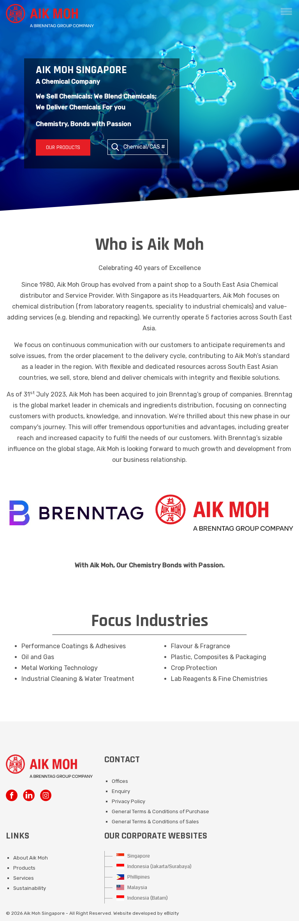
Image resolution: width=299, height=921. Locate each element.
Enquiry (121, 791)
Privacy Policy (128, 801)
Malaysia (136, 887)
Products (24, 868)
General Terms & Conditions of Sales (155, 822)
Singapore (138, 856)
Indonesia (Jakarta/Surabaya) (159, 866)
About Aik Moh (30, 858)
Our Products (63, 147)
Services (23, 878)
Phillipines (138, 877)
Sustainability (29, 888)
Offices (120, 781)
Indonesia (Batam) (147, 898)
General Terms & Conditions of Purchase (160, 811)
